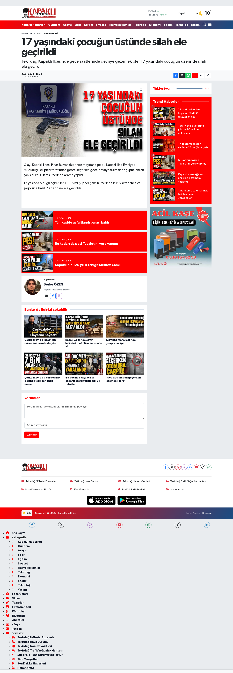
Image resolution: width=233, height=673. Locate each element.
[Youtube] (196, 467)
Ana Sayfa (18, 533)
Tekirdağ (140, 24)
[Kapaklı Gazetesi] (38, 13)
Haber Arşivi (177, 489)
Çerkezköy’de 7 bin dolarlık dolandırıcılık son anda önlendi (42, 380)
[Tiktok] (202, 467)
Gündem (54, 24)
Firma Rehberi (21, 607)
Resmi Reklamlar (120, 24)
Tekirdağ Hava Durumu (86, 481)
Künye (16, 624)
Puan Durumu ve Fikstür (38, 489)
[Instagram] (59, 296)
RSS (28, 513)
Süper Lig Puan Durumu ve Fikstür (40, 654)
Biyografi (18, 615)
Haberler (26, 33)
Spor (78, 24)
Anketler (18, 620)
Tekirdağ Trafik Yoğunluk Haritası (188, 481)
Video (16, 598)
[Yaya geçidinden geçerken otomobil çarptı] (125, 363)
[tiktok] (178, 525)
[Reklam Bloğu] (181, 237)
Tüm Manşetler (82, 489)
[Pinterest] (178, 467)
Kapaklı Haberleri (33, 24)
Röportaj (18, 611)
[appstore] (101, 500)
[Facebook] (53, 296)
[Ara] (205, 24)
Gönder (32, 434)
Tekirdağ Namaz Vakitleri (136, 481)
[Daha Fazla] (195, 75)
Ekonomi (155, 24)
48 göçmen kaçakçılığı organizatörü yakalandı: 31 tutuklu (82, 380)
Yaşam (195, 24)
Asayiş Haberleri (47, 33)
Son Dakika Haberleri (133, 489)
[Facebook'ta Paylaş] (175, 75)
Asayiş (67, 24)
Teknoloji (181, 24)
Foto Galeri (20, 593)
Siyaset (101, 24)
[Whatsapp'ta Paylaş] (188, 75)
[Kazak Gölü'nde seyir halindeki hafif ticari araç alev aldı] (84, 326)
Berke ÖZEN (53, 284)
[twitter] (61, 525)
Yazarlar (18, 602)
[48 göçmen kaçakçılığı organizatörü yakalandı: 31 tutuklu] (84, 363)
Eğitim (88, 24)
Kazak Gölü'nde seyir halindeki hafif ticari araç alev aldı (84, 343)
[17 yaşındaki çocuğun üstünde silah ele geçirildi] (84, 120)
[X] (172, 467)
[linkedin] (207, 525)
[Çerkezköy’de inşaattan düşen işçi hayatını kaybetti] (43, 326)
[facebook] (32, 525)
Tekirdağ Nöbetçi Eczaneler (41, 481)
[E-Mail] (46, 296)
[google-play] (132, 500)
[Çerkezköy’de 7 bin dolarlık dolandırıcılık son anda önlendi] (43, 363)
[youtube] (119, 525)
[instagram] (90, 525)
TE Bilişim (207, 513)
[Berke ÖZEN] (32, 286)
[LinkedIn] (190, 467)
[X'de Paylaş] (182, 75)
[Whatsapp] (209, 467)
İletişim (17, 628)
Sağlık (168, 24)
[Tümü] (207, 88)
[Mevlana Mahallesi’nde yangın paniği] (125, 326)
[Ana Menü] (209, 24)
